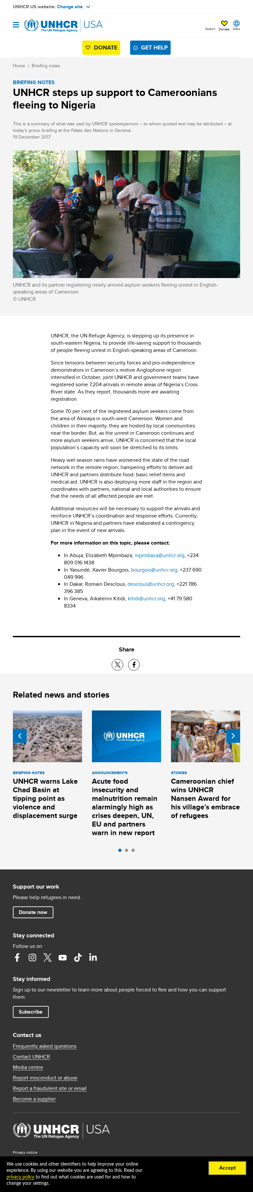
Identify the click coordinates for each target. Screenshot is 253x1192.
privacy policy (20, 1177)
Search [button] (210, 28)
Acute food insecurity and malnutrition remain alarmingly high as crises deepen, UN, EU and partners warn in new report (124, 807)
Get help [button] (154, 47)
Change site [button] (70, 6)
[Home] (46, 25)
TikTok (77, 957)
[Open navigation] (16, 25)
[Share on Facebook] (134, 665)
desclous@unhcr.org (150, 584)
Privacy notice (25, 1152)
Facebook (17, 957)
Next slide (233, 736)
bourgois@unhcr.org (154, 570)
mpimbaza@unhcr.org (159, 555)
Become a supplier (34, 1099)
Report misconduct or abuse (45, 1078)
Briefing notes (46, 65)
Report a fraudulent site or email (50, 1088)
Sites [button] (236, 28)
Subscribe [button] (30, 1012)
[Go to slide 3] (134, 852)
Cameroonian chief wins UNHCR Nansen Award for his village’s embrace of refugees (205, 798)
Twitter (47, 957)
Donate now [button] (33, 912)
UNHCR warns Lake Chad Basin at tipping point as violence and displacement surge (45, 798)
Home (19, 65)
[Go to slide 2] (128, 852)
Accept (227, 1168)
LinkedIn (93, 957)
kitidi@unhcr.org (146, 598)
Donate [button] (224, 29)
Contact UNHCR (31, 1056)
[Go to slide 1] (121, 852)
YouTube (62, 957)
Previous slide (20, 736)
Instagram (32, 957)
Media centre (28, 1067)
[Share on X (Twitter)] (117, 665)
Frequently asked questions (44, 1046)
